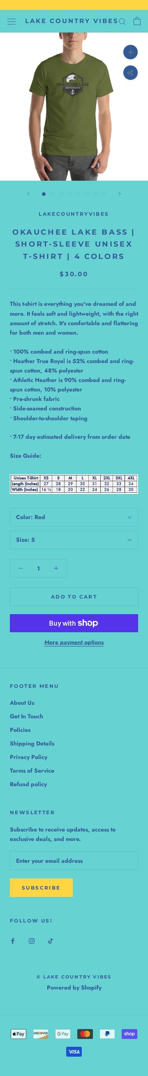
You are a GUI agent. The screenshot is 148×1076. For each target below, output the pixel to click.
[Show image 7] (95, 194)
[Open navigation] (11, 21)
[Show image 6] (87, 194)
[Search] (122, 21)
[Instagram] (32, 940)
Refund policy (28, 784)
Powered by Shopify (74, 987)
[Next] (119, 194)
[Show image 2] (52, 194)
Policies (20, 730)
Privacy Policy (28, 757)
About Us (22, 703)
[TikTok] (50, 940)
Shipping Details (32, 743)
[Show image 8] (104, 194)
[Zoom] (130, 52)
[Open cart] (137, 21)
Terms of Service (32, 770)
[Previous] (28, 194)
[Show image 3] (61, 194)
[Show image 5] (78, 194)
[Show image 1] (44, 194)
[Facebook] (13, 940)
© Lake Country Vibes (74, 977)
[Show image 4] (70, 194)
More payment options (74, 642)
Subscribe (41, 888)
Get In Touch (26, 716)
